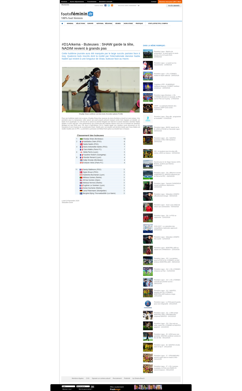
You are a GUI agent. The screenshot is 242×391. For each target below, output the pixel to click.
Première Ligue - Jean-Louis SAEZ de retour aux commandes (167, 206)
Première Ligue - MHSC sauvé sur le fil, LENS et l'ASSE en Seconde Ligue (167, 128)
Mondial (70, 23)
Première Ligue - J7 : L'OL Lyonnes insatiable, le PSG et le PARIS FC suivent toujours (166, 368)
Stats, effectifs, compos (158, 23)
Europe (90, 23)
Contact (153, 1)
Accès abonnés (173, 6)
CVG (87, 378)
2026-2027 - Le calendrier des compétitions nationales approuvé (165, 227)
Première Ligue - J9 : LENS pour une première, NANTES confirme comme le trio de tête (167, 336)
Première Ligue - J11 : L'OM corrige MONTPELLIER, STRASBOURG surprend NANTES (166, 314)
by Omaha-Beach (139, 378)
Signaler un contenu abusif (101, 378)
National (100, 23)
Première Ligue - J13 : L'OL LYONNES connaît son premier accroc (167, 281)
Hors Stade (128, 23)
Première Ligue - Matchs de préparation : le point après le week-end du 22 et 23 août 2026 (166, 53)
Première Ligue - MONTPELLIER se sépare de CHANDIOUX (166, 248)
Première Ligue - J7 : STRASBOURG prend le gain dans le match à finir (166, 356)
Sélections (80, 23)
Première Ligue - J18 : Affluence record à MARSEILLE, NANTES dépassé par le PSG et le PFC (167, 174)
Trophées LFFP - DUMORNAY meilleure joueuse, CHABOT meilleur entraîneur (166, 86)
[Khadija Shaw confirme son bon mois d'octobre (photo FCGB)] (101, 68)
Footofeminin (91, 1)
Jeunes (118, 23)
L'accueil (62, 23)
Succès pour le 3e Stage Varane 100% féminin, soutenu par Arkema (167, 163)
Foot (115, 389)
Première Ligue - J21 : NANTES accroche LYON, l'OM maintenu (165, 139)
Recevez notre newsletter (127, 5)
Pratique (139, 23)
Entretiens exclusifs (105, 1)
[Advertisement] (106, 34)
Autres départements (77, 1)
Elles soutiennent (117, 387)
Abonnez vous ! (67, 389)
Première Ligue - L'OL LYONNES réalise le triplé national (165, 74)
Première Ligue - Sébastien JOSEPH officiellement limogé (166, 195)
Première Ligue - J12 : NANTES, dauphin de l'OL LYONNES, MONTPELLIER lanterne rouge (165, 292)
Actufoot (64, 1)
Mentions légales (78, 378)
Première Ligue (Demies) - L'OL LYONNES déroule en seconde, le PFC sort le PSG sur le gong (167, 97)
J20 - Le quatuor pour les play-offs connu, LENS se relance (165, 152)
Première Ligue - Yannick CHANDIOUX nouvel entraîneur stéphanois (167, 184)
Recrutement (117, 378)
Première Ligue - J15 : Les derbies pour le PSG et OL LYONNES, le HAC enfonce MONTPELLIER (167, 260)
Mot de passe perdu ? (85, 389)
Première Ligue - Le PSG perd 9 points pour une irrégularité (167, 303)
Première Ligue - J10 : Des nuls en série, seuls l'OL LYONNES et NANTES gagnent (167, 325)
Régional (108, 23)
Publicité (127, 378)
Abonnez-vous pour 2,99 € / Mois (170, 1)
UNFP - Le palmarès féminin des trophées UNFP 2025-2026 (165, 107)
